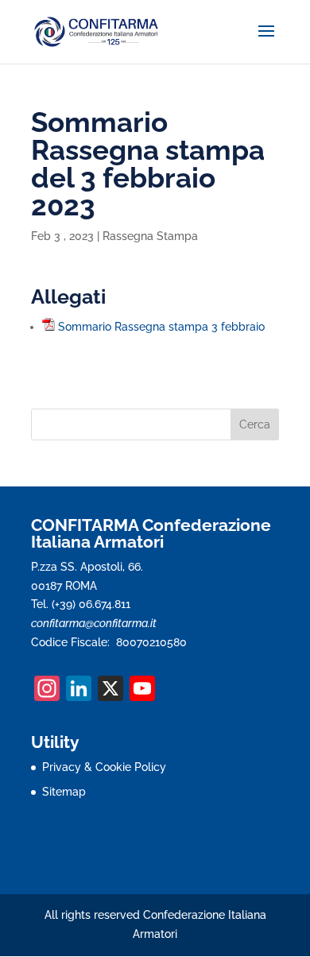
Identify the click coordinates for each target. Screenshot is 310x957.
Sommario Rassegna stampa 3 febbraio (161, 326)
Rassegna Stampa (150, 236)
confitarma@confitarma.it (94, 623)
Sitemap (64, 791)
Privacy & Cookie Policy (104, 767)
